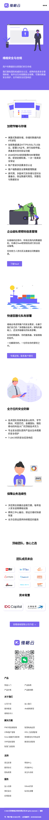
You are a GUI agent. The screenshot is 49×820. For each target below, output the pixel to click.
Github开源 (28, 786)
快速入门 (7, 685)
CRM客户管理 (9, 732)
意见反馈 (7, 762)
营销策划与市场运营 (32, 737)
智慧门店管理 (9, 746)
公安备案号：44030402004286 (31, 817)
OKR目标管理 (9, 741)
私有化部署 (28, 791)
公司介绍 (7, 703)
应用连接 (7, 795)
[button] (14, 263)
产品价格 (7, 689)
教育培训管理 (29, 741)
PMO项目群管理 (10, 727)
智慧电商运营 (29, 727)
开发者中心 (28, 767)
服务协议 (7, 767)
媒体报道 (7, 708)
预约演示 (7, 791)
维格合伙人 (8, 713)
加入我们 (27, 703)
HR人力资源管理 (30, 732)
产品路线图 (28, 689)
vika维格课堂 (29, 708)
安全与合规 (28, 772)
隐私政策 (7, 772)
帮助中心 (27, 762)
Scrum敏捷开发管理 (11, 737)
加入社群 (7, 786)
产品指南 (27, 685)
